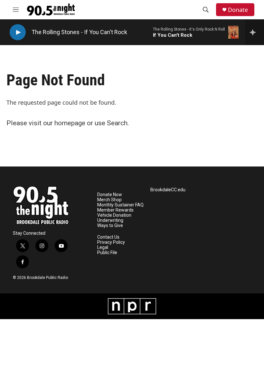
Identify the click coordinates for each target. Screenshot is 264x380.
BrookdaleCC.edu (167, 189)
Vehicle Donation (114, 215)
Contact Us (108, 237)
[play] (18, 32)
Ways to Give (110, 225)
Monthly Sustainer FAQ (120, 205)
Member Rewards (115, 210)
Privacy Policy (111, 242)
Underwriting (110, 220)
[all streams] (254, 32)
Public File (107, 252)
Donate (238, 9)
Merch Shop (109, 199)
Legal (102, 247)
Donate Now (109, 194)
